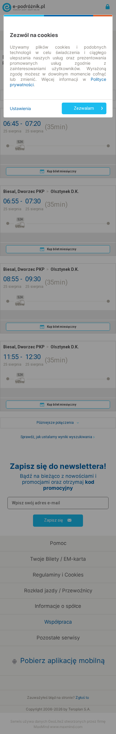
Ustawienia (20, 108)
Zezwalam (84, 108)
